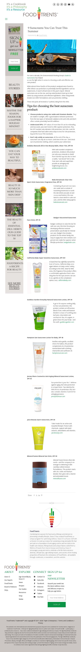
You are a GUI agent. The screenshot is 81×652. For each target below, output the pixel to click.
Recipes (21, 586)
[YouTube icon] (69, 4)
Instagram (40, 590)
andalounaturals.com (59, 168)
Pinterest (40, 587)
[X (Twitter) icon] (58, 4)
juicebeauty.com (57, 433)
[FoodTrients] (40, 13)
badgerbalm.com (69, 242)
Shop (20, 596)
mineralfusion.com (59, 478)
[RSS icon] (72, 4)
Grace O (7, 577)
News (21, 582)
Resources (22, 592)
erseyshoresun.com (58, 396)
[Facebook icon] (54, 4)
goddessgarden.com (67, 322)
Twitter (39, 593)
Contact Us (41, 577)
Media (21, 599)
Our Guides (22, 589)
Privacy (40, 623)
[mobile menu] (6, 19)
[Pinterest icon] (61, 4)
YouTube (40, 597)
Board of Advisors (10, 587)
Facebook (40, 583)
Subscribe (40, 580)
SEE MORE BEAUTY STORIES (14, 286)
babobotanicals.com (60, 202)
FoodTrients (43, 35)
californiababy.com (64, 280)
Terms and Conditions (66, 621)
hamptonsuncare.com (59, 353)
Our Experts (8, 580)
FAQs (6, 590)
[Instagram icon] (65, 4)
